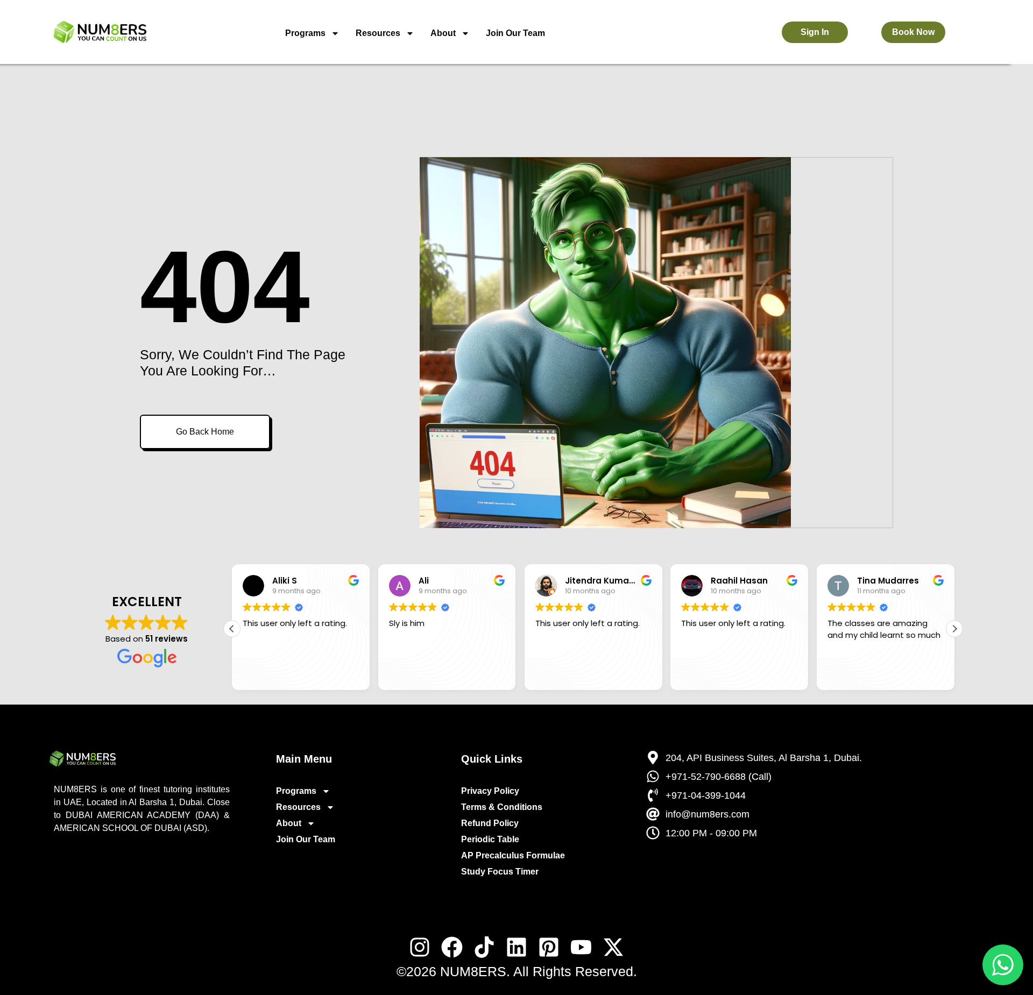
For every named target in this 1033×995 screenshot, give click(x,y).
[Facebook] (452, 947)
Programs (305, 33)
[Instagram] (419, 947)
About (443, 33)
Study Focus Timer (500, 871)
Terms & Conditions (501, 807)
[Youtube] (581, 947)
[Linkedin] (516, 947)
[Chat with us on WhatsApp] (1002, 964)
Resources (378, 33)
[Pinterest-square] (549, 947)
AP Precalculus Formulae (513, 855)
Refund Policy (490, 823)
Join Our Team (515, 33)
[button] (954, 629)
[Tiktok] (484, 947)
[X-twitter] (613, 947)
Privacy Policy (490, 790)
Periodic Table (490, 839)
